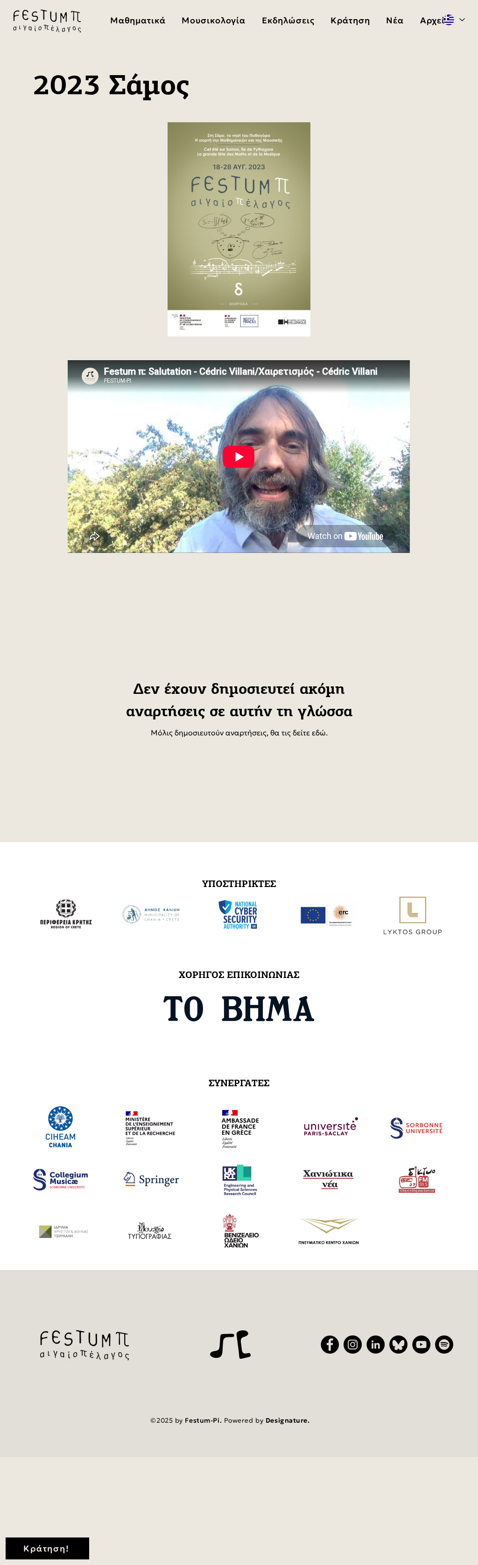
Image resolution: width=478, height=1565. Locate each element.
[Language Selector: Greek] (453, 19)
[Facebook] (330, 1344)
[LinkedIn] (375, 1344)
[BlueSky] (398, 1344)
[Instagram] (353, 1344)
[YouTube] (421, 1344)
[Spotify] (444, 1344)
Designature (287, 1420)
